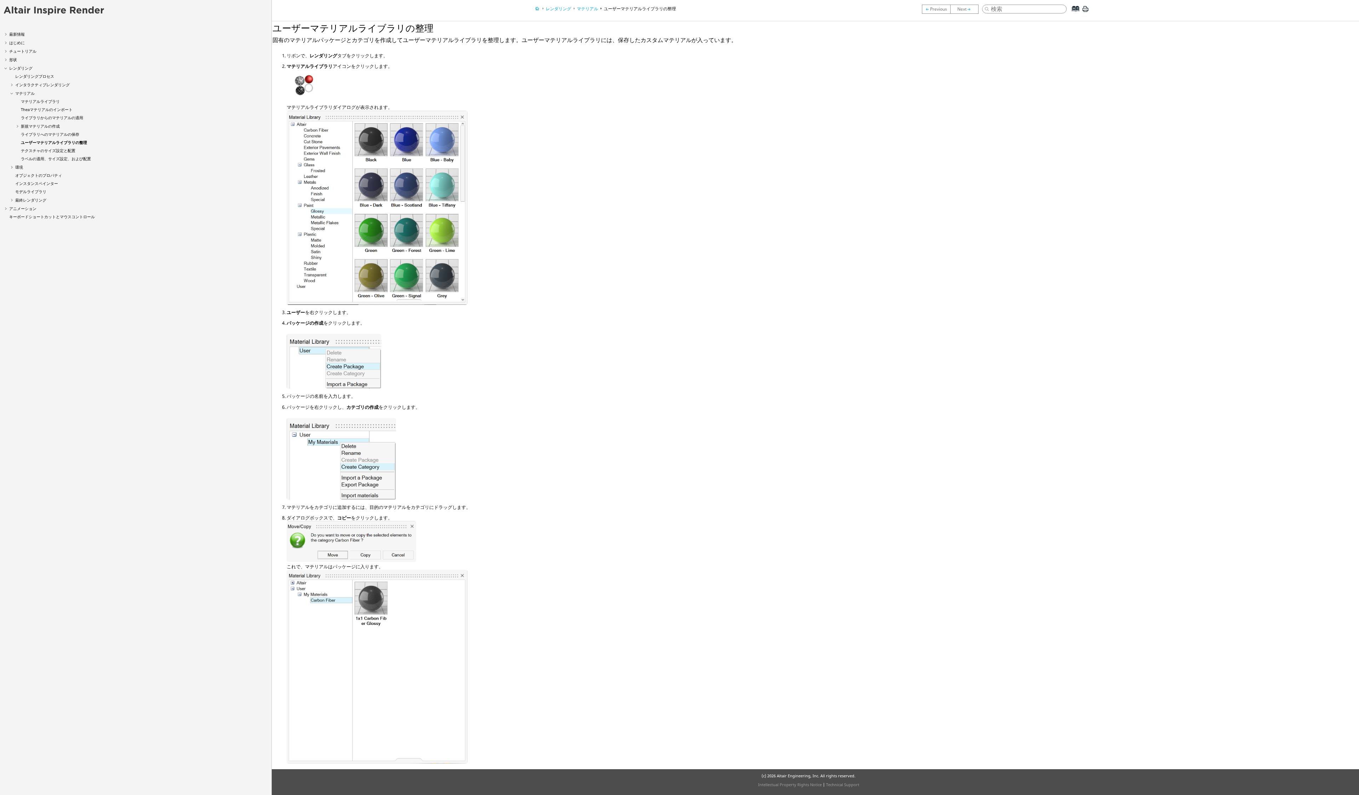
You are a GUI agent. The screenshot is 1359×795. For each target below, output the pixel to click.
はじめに (17, 42)
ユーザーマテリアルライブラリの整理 (54, 142)
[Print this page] (1085, 11)
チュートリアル (22, 51)
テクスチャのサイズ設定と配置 (48, 150)
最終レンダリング (30, 200)
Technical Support (842, 784)
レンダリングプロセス (34, 76)
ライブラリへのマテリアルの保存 (50, 134)
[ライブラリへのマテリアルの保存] (936, 9)
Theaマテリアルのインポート (47, 109)
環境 (19, 167)
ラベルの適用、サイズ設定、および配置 (56, 158)
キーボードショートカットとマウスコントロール (52, 216)
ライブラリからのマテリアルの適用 (52, 117)
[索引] (1073, 14)
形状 (13, 59)
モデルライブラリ (30, 191)
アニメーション (22, 208)
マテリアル (25, 93)
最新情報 (17, 34)
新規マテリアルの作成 (40, 126)
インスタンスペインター (36, 183)
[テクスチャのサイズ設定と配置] (966, 9)
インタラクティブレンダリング (42, 84)
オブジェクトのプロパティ (38, 175)
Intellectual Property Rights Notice (790, 784)
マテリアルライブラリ (40, 101)
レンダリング (21, 68)
